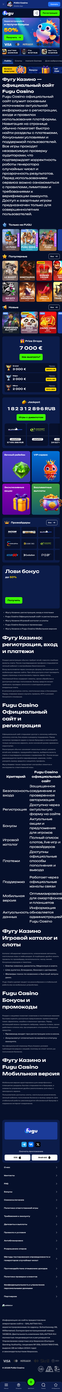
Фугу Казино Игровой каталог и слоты (26, 621)
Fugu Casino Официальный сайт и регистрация (31, 616)
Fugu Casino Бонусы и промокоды (23, 625)
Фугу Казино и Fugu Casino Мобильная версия (31, 629)
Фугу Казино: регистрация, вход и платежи (29, 612)
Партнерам (10, 1296)
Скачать (54, 4)
